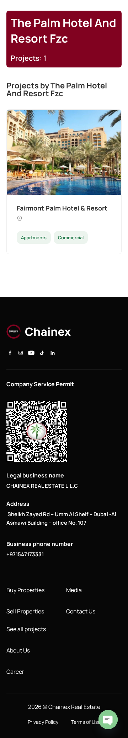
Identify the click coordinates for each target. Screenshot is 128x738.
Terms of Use (86, 721)
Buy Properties (25, 590)
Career (15, 672)
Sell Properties (25, 611)
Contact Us (80, 611)
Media (74, 590)
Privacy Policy (43, 721)
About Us (18, 650)
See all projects (26, 629)
